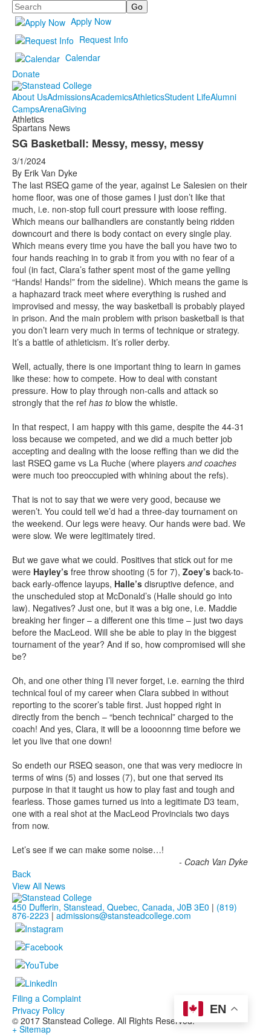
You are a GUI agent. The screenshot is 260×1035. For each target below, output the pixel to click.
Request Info (103, 39)
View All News (38, 886)
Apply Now (91, 21)
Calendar (82, 57)
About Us (29, 97)
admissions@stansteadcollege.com (123, 915)
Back (21, 874)
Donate (26, 74)
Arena (50, 109)
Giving (74, 109)
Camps (25, 109)
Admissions (69, 97)
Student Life (187, 97)
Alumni (223, 97)
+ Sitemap (31, 1029)
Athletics (148, 97)
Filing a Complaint (46, 998)
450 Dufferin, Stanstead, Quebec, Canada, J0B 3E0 (110, 907)
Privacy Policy (38, 1010)
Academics (111, 97)
